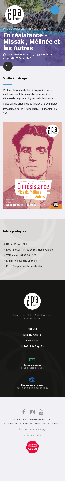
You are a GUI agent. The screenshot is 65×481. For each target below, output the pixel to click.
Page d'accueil (14, 28)
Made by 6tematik (32, 435)
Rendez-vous (37, 28)
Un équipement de (32, 446)
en (55, 21)
